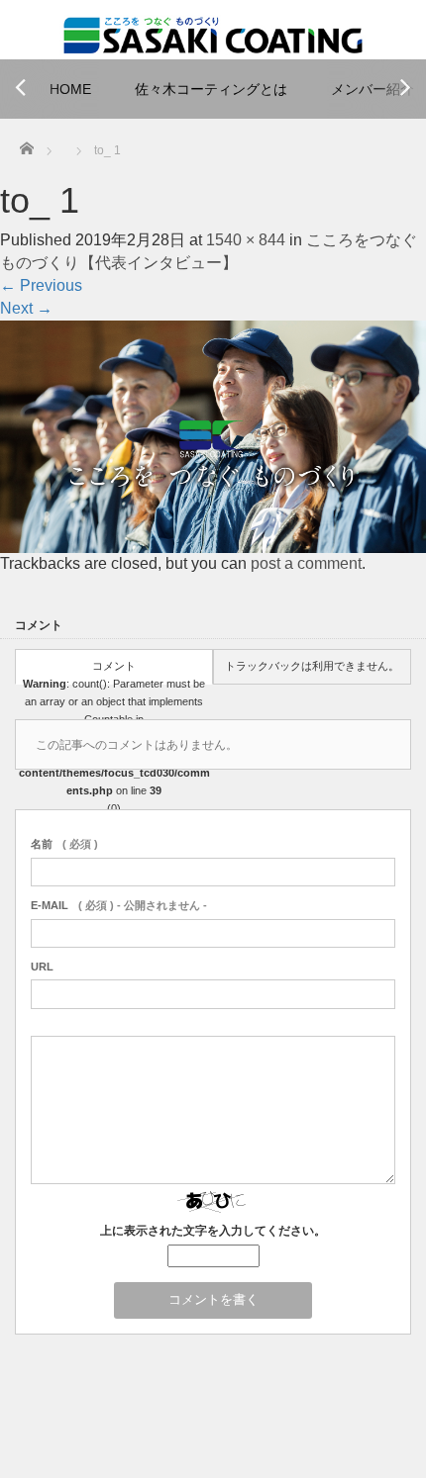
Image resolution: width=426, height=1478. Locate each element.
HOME (70, 89)
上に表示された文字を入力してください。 (213, 1231)
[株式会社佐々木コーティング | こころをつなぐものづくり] (213, 33)
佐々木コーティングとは (211, 89)
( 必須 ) (64, 844)
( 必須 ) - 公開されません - (119, 905)
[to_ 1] (213, 437)
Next (26, 308)
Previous (41, 285)
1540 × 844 (245, 239)
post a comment (306, 563)
